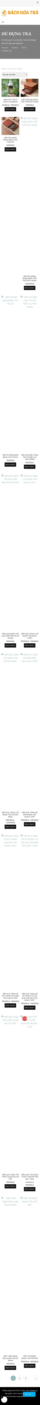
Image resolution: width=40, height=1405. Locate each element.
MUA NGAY (10, 109)
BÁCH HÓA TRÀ (22, 1390)
